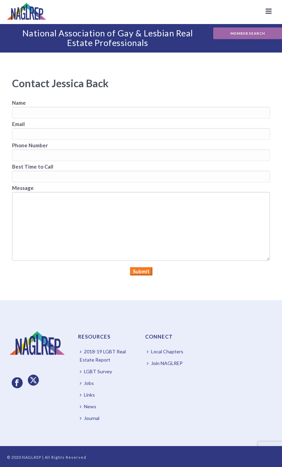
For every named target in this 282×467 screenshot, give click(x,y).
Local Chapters (167, 351)
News (90, 406)
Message (23, 188)
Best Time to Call (32, 166)
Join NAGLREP (167, 363)
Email (18, 124)
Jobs (89, 383)
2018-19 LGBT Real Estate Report (103, 356)
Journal (91, 418)
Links (89, 395)
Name (19, 103)
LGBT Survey (98, 371)
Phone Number (30, 145)
